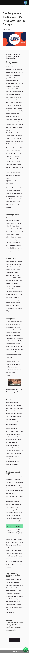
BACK (15, 640)
